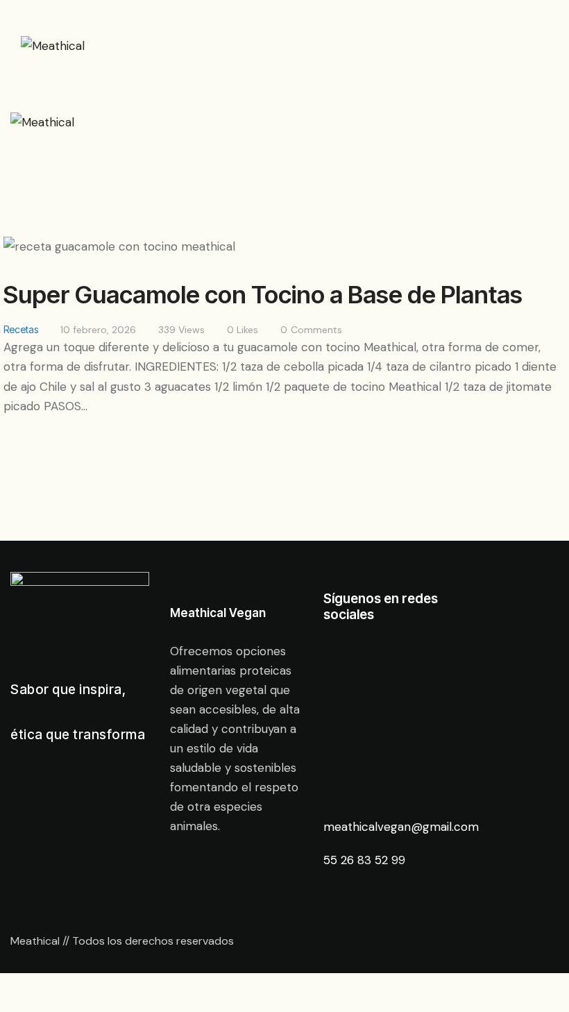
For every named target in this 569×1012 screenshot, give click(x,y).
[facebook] (392, 671)
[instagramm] (392, 720)
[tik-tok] (392, 769)
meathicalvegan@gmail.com (401, 826)
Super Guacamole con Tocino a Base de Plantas (263, 294)
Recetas (20, 329)
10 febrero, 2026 (98, 329)
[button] (313, 37)
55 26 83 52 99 (366, 860)
